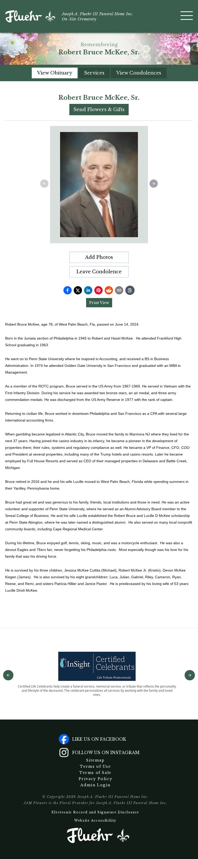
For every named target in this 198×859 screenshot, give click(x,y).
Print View (99, 302)
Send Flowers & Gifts (99, 109)
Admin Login (95, 785)
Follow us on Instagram (105, 752)
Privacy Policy (95, 779)
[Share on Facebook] (67, 290)
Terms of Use (95, 766)
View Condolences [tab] (138, 73)
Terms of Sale (95, 772)
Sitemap (95, 760)
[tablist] (99, 73)
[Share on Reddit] (109, 290)
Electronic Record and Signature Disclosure (95, 812)
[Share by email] (119, 290)
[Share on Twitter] (78, 290)
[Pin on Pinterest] (98, 290)
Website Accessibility (95, 820)
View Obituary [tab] (54, 73)
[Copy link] (130, 290)
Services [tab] (94, 73)
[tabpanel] (99, 350)
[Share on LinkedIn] (88, 290)
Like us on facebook (99, 739)
